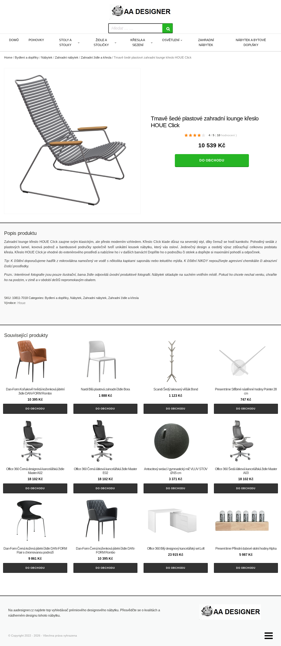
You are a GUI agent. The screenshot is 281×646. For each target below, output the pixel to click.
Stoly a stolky (65, 42)
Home (8, 57)
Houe (21, 303)
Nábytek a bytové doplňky (251, 42)
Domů (14, 40)
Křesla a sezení (137, 42)
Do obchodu (211, 160)
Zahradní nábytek (206, 42)
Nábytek (46, 57)
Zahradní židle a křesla (96, 57)
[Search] (167, 28)
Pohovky (36, 40)
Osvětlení (170, 40)
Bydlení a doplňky (27, 57)
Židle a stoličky (101, 42)
